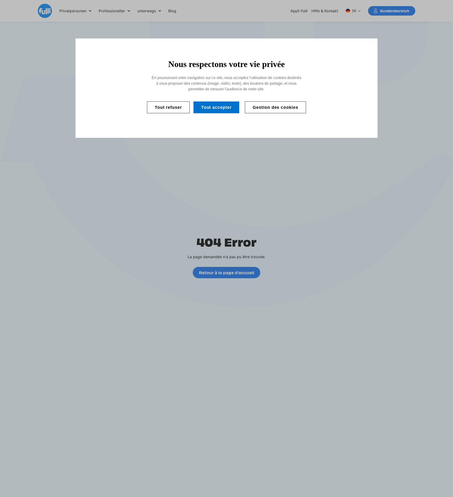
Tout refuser (168, 107)
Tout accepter (216, 107)
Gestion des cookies (275, 107)
